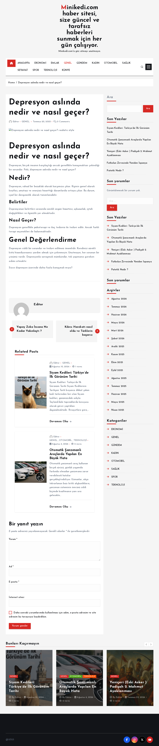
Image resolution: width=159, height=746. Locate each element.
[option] (29, 678)
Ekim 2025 (117, 362)
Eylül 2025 (117, 370)
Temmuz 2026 (119, 307)
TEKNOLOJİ (50, 70)
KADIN (95, 63)
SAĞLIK (126, 63)
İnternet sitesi (16, 597)
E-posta (14, 582)
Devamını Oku (59, 421)
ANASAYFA (24, 63)
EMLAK (55, 63)
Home (11, 83)
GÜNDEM (82, 63)
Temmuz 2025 (118, 386)
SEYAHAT (23, 70)
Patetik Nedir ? (115, 171)
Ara (110, 97)
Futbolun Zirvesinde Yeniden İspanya (127, 163)
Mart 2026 (117, 331)
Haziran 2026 (119, 315)
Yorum (13, 539)
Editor (16, 121)
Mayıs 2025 (117, 402)
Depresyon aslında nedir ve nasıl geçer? (40, 83)
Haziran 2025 (118, 394)
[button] (146, 644)
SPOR (36, 70)
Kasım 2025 (117, 354)
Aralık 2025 (117, 346)
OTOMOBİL (110, 63)
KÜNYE (66, 70)
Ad (11, 567)
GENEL (68, 63)
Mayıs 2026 (118, 323)
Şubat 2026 (117, 339)
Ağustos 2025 (119, 378)
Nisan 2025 (117, 410)
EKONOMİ (40, 63)
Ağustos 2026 (119, 299)
